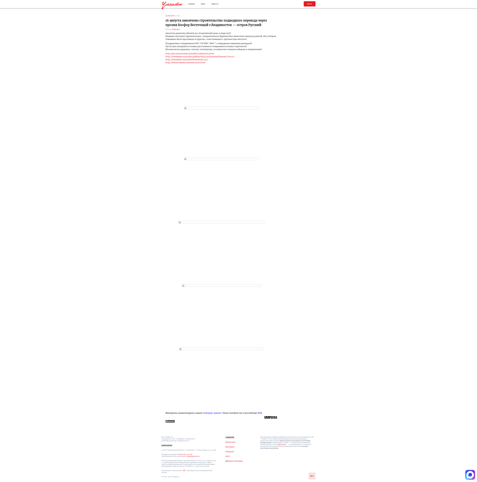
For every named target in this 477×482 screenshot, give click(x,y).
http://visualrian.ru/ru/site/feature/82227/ (186, 59)
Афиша (191, 4)
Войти (309, 4)
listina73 (176, 29)
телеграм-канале (212, 413)
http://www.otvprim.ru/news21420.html (185, 62)
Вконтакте (230, 442)
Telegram (229, 451)
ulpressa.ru (282, 444)
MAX (260, 413)
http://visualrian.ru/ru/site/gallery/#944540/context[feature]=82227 (199, 56)
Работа (215, 4)
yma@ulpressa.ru (193, 456)
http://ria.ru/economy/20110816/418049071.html (189, 53)
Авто (203, 4)
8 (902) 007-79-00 (185, 454)
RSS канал (230, 447)
